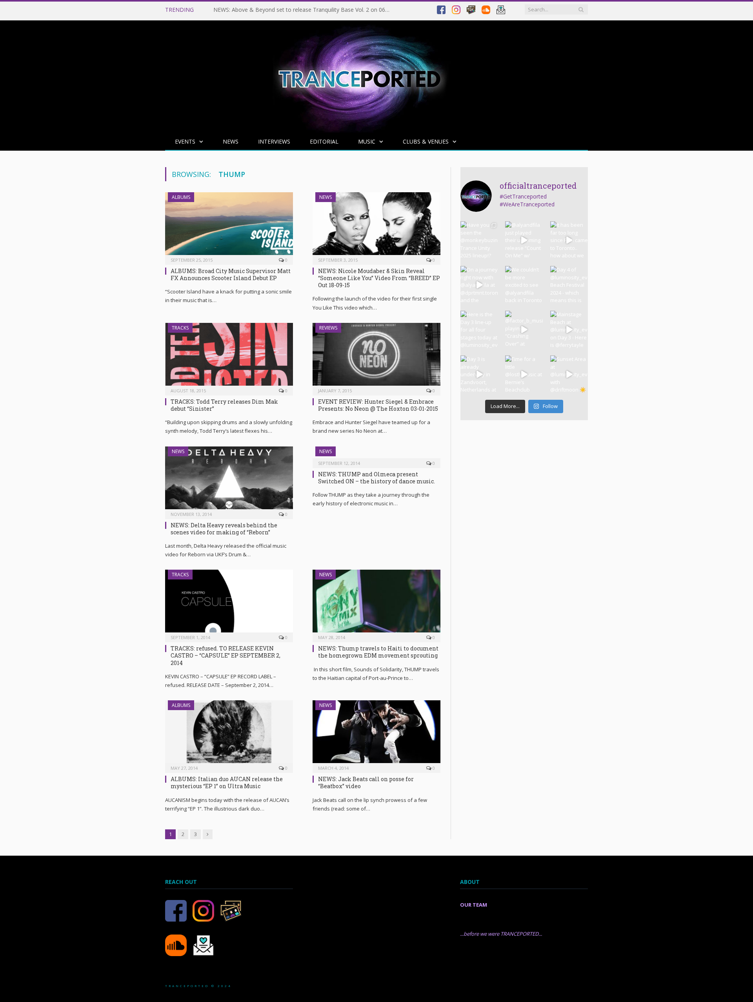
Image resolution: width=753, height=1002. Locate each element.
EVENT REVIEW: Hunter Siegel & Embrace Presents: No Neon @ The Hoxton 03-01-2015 (378, 405)
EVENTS (185, 141)
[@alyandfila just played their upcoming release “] (524, 240)
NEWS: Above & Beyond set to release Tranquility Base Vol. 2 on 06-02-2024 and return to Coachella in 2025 (303, 9)
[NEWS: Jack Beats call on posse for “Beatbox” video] (376, 734)
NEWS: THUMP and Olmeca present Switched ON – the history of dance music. (376, 477)
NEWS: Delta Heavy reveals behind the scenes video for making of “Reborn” (224, 528)
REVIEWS (328, 327)
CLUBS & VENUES (426, 141)
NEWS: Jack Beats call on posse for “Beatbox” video (366, 782)
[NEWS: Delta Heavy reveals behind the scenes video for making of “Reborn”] (229, 480)
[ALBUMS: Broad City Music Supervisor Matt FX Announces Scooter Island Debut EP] (229, 226)
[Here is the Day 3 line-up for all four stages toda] (479, 329)
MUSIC (366, 141)
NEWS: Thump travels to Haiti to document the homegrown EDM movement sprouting (378, 652)
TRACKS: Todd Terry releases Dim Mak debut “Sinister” (224, 405)
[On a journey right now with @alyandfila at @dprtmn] (479, 285)
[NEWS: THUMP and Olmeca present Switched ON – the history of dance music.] (376, 454)
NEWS (230, 141)
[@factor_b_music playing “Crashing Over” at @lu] (524, 329)
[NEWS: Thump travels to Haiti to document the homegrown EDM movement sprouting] (376, 603)
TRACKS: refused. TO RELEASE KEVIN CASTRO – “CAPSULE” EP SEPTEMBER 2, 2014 (225, 655)
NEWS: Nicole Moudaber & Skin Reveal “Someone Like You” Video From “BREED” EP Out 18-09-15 (379, 278)
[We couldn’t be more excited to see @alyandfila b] (524, 285)
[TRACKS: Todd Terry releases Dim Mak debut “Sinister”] (229, 356)
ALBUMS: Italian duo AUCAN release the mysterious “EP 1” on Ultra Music (227, 782)
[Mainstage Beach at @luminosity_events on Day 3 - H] (569, 329)
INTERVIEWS (274, 141)
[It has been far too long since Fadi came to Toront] (569, 240)
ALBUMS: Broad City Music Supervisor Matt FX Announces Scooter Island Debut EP (231, 274)
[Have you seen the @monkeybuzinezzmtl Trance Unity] (479, 240)
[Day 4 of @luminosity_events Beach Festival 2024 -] (569, 285)
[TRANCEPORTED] (359, 75)
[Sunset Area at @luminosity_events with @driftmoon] (569, 374)
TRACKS (180, 327)
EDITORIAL (324, 141)
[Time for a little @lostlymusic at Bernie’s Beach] (524, 374)
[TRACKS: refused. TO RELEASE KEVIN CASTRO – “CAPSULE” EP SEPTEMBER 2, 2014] (229, 603)
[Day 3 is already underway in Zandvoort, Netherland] (479, 374)
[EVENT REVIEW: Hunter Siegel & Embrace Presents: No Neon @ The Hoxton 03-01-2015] (376, 356)
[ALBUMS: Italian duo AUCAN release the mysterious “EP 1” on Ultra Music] (229, 734)
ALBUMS (181, 197)
